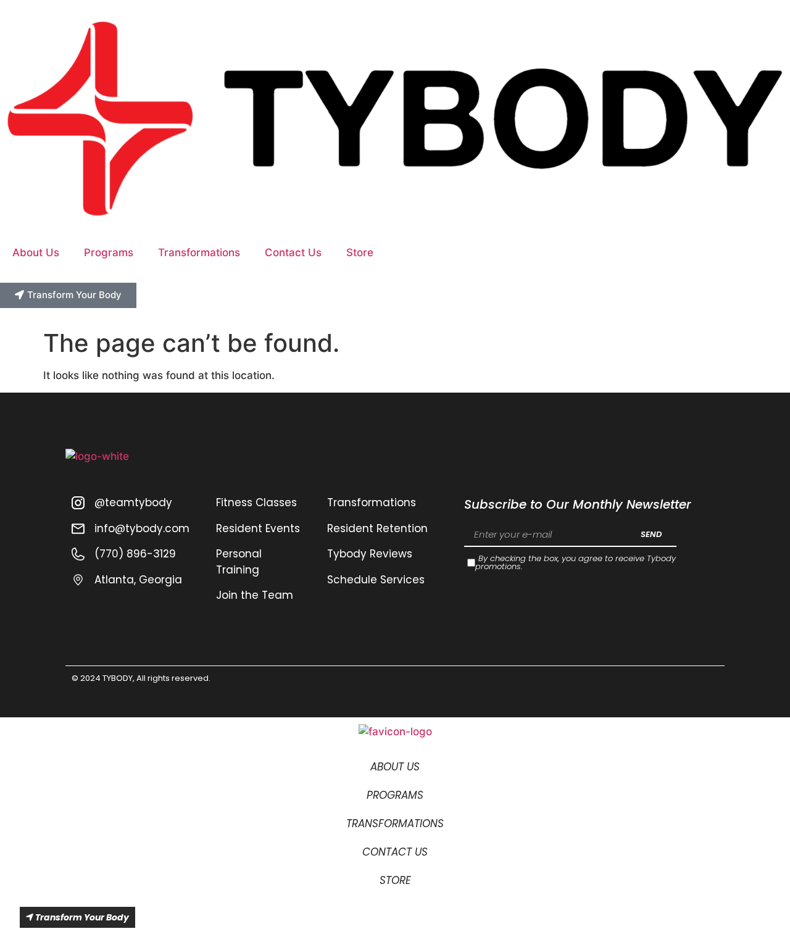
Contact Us (293, 252)
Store (359, 252)
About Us (35, 252)
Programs (108, 252)
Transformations (199, 252)
